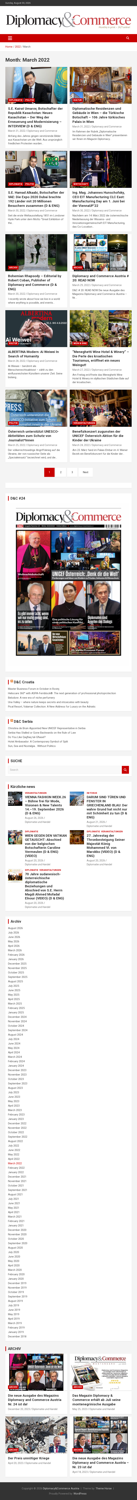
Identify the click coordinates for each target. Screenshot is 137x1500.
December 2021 (17, 1176)
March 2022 (15, 1163)
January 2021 (16, 1225)
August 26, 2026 (34, 817)
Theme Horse (104, 1488)
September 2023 (17, 1083)
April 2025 (14, 999)
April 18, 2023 (80, 1472)
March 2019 (15, 1323)
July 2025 (13, 985)
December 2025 (17, 963)
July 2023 (13, 1092)
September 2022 (17, 1136)
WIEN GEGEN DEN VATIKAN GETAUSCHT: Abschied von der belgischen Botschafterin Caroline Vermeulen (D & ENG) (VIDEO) (46, 846)
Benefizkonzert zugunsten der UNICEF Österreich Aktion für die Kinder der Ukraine (97, 435)
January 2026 (16, 959)
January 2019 (16, 1332)
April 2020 (14, 1265)
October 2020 (16, 1238)
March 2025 (15, 1003)
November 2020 (17, 1234)
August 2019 (15, 1301)
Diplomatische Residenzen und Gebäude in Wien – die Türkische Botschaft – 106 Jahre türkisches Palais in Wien (98, 115)
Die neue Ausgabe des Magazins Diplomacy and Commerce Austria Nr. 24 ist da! (34, 1399)
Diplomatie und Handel (37, 822)
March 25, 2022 (16, 445)
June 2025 (14, 990)
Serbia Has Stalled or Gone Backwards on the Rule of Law (42, 732)
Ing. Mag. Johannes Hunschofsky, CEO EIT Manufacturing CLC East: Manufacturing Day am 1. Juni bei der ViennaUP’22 (98, 199)
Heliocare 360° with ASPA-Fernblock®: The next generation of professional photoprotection (62, 693)
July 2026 (13, 932)
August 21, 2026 (96, 822)
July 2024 (13, 1039)
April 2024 (14, 1052)
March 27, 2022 (81, 369)
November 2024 (17, 1021)
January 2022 (16, 1172)
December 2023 (17, 1070)
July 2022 (13, 1145)
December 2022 (17, 1123)
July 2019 (13, 1305)
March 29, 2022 (81, 285)
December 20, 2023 (19, 1409)
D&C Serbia (23, 721)
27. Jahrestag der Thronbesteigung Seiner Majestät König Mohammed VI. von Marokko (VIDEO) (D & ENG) (106, 846)
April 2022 (14, 1159)
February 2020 (16, 1274)
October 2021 (16, 1185)
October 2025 (16, 972)
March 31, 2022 (16, 130)
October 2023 (16, 1079)
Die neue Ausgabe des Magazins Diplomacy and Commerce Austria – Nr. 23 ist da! (100, 1462)
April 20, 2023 (15, 1463)
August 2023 (15, 1088)
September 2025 (17, 977)
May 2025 (13, 994)
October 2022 (16, 1132)
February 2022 (16, 1167)
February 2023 (16, 1114)
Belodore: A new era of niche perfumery (31, 697)
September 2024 (17, 1030)
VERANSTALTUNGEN (84, 423)
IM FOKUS (92, 793)
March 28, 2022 (16, 361)
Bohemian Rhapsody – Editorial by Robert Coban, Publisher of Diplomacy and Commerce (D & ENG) (34, 282)
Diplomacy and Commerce (42, 130)
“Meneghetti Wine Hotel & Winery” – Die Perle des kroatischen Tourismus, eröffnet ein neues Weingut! (100, 358)
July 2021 (13, 1198)
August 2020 (15, 1247)
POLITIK (29, 100)
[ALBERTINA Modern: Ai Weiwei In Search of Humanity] (36, 328)
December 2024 (17, 1017)
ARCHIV (13, 267)
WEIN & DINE (80, 343)
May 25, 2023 (79, 1409)
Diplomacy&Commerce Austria (61, 1488)
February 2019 (16, 1327)
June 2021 (14, 1203)
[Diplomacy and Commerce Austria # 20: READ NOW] (101, 252)
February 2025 (16, 1008)
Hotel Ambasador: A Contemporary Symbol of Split (38, 741)
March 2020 (15, 1270)
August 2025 (15, 981)
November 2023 (17, 1074)
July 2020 (13, 1252)
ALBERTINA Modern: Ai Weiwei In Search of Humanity (33, 354)
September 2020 (17, 1243)
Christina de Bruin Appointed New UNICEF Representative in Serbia (46, 728)
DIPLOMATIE (15, 100)
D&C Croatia (24, 682)
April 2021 (14, 1212)
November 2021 (17, 1181)
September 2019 (17, 1296)
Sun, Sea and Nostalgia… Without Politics (32, 746)
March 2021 (15, 1216)
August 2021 (15, 1194)
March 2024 (15, 1056)
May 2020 (13, 1261)
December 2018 (17, 1336)
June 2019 (14, 1309)
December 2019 (17, 1283)
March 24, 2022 (81, 445)
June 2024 (14, 1043)
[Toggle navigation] (10, 38)
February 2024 (16, 1061)
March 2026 (15, 950)
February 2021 (16, 1221)
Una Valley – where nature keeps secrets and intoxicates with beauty (48, 702)
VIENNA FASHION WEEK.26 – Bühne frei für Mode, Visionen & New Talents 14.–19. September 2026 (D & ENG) (45, 805)
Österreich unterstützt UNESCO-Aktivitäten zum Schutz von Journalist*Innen (33, 435)
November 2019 (17, 1287)
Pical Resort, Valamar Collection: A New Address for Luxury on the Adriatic (52, 706)
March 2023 (15, 1110)
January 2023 (16, 1119)
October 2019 (16, 1292)
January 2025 (16, 1012)
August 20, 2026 (34, 860)
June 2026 (14, 937)
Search (125, 770)
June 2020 (14, 1256)
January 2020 (16, 1278)
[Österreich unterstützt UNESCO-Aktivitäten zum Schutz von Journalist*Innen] (36, 408)
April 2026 (14, 946)
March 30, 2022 (16, 210)
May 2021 (13, 1207)
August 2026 (15, 928)
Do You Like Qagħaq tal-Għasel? (27, 737)
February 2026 (16, 954)
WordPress (80, 1493)
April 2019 (14, 1318)
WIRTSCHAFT (80, 184)
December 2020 (17, 1230)
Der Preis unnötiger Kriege (28, 1458)
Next (85, 472)
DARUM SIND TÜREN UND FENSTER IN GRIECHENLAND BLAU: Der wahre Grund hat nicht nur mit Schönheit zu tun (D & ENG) (107, 807)
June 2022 (14, 1150)
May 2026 (13, 941)
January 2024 (16, 1065)
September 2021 (17, 1190)
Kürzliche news (23, 787)
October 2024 (16, 1025)
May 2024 (13, 1048)
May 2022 (13, 1154)
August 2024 (15, 1034)
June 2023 (14, 1096)
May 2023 (13, 1101)
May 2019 (13, 1314)
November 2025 (17, 968)
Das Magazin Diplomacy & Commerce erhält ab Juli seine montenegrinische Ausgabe (96, 1399)
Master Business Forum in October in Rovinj (33, 688)
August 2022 (15, 1141)
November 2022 (17, 1127)
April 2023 (14, 1105)
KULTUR (77, 100)
